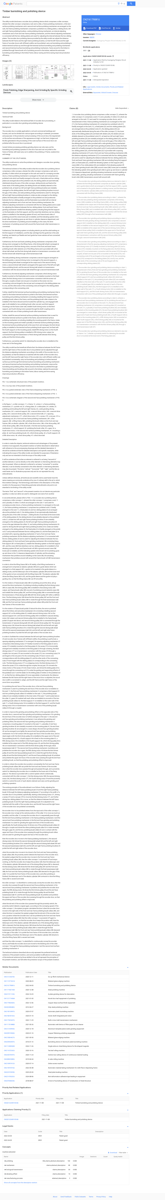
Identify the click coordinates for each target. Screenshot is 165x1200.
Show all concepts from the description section (20, 1183)
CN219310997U (9, 1011)
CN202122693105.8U (11, 1103)
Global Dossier (106, 92)
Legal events (91, 87)
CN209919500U (9, 1033)
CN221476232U (9, 1076)
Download (113, 1153)
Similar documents (102, 87)
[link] (8, 1161)
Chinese (98, 34)
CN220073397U (9, 1055)
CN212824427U (9, 1037)
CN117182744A (9, 990)
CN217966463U (9, 1003)
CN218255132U (9, 1016)
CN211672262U (9, 1050)
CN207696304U (9, 1081)
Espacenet (96, 92)
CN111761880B (9, 1024)
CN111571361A (9, 981)
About (55, 1197)
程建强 (92, 37)
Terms (91, 1197)
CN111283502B (9, 1046)
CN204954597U (9, 1042)
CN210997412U (9, 1063)
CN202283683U (9, 1007)
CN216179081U (9, 985)
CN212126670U (9, 977)
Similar (117, 28)
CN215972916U (9, 1068)
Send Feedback (66, 1197)
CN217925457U (9, 1020)
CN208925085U (9, 1059)
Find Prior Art (106, 28)
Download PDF (91, 28)
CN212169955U (9, 1029)
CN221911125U (9, 994)
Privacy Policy (101, 1197)
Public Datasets (80, 1197)
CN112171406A (9, 998)
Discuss (115, 92)
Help (110, 1197)
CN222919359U (9, 1072)
